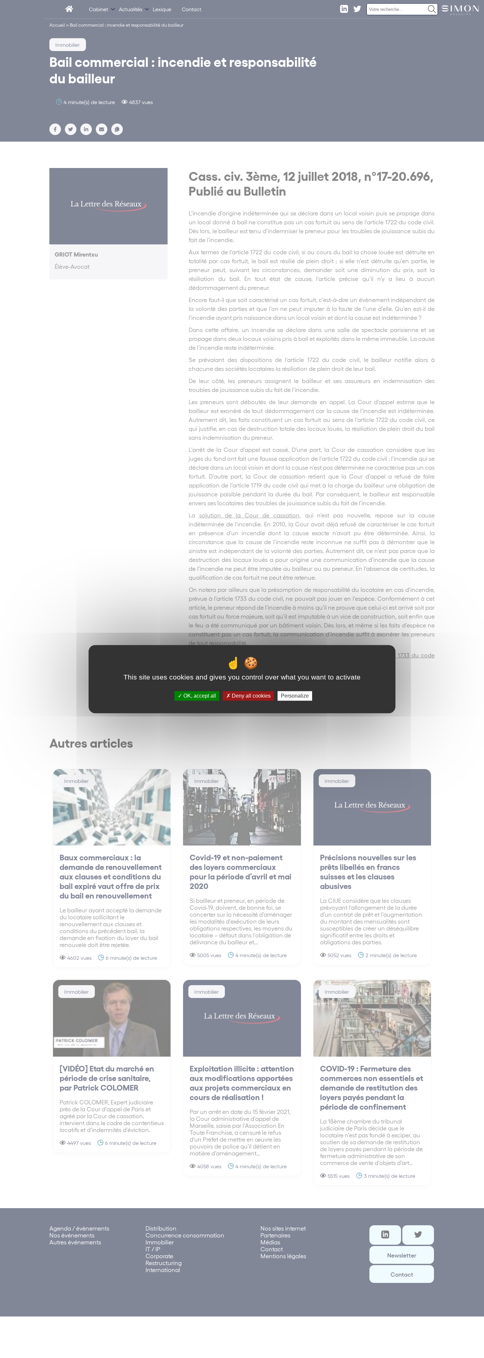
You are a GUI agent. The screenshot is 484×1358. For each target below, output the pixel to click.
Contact (192, 9)
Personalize (295, 696)
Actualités (130, 9)
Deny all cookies (250, 696)
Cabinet (98, 9)
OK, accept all (199, 696)
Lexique (162, 9)
